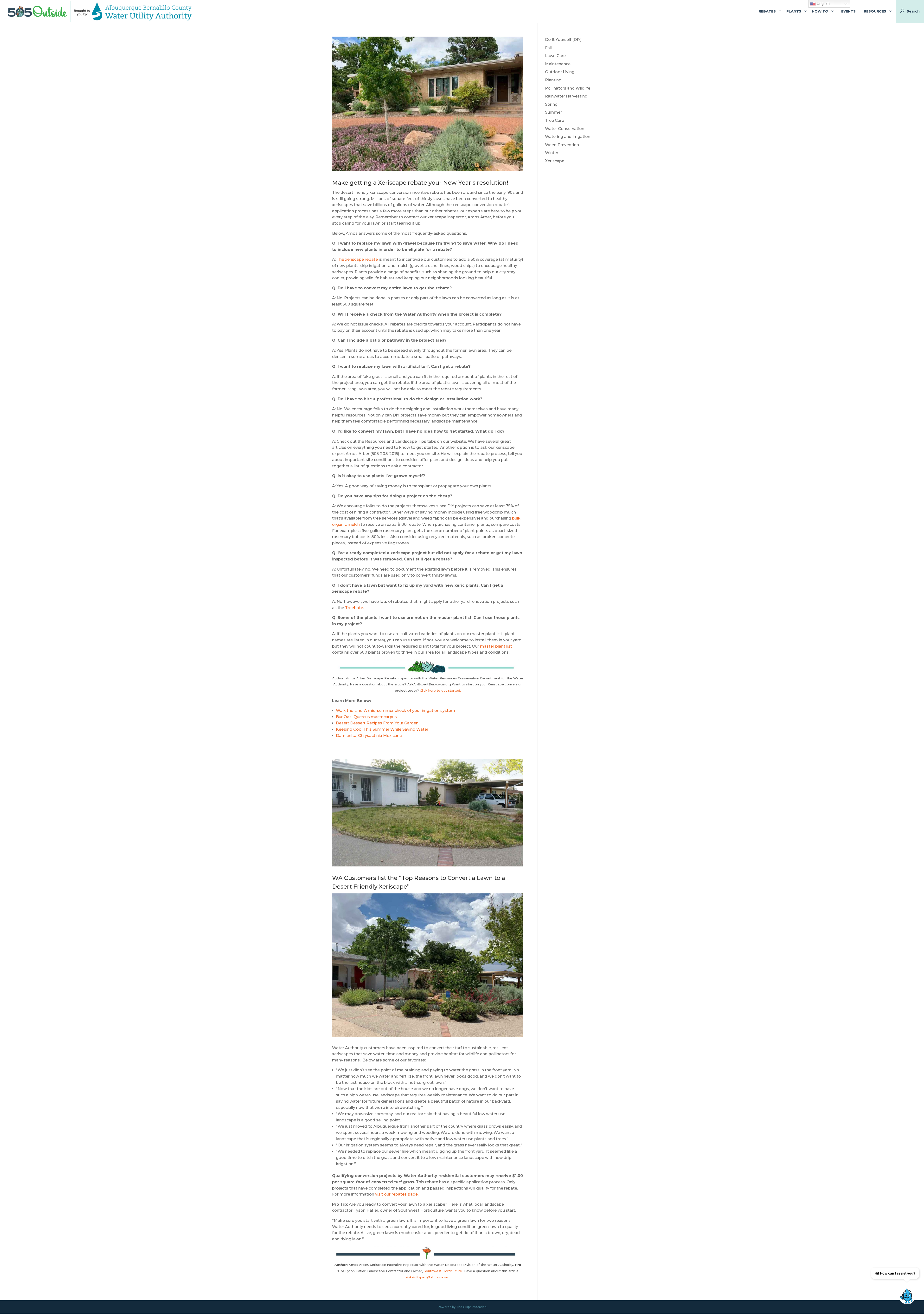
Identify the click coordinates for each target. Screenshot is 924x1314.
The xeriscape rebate (357, 259)
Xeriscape (554, 161)
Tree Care (554, 120)
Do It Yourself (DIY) (563, 39)
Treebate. (354, 607)
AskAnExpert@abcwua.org (427, 1277)
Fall (548, 48)
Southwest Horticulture (443, 1271)
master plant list (495, 646)
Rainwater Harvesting (566, 96)
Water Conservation (564, 128)
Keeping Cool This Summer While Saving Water (382, 729)
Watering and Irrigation (567, 136)
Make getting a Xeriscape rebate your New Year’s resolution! (420, 182)
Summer (553, 112)
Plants (793, 11)
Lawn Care (555, 55)
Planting (553, 80)
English (823, 3)
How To (820, 11)
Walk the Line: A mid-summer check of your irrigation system (395, 710)
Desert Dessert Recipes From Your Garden (377, 723)
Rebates (767, 11)
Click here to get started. (440, 690)
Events (848, 11)
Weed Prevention (562, 145)
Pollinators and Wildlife (567, 88)
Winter (551, 152)
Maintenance (558, 64)
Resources (875, 11)
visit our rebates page (396, 1194)
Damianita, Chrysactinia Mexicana (369, 735)
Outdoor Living (559, 72)
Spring (551, 104)
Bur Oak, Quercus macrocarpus (366, 717)
